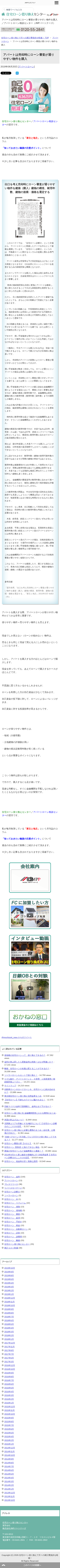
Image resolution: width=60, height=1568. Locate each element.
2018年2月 (9, 1335)
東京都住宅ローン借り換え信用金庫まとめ (22, 1096)
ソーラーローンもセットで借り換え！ (21, 1075)
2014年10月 (9, 1455)
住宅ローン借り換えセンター (17, 1244)
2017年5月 (9, 1358)
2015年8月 (9, 1421)
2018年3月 (9, 1332)
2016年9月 (9, 1373)
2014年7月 (9, 1466)
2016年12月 (9, 1365)
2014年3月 (9, 1481)
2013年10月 (9, 1500)
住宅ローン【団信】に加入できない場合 (21, 1147)
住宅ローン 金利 (12, 1177)
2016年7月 (9, 1380)
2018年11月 (9, 1302)
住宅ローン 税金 (12, 1225)
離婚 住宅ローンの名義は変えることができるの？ (26, 1068)
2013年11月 (9, 1496)
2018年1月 (9, 1339)
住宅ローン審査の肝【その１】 (18, 1143)
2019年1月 (9, 1294)
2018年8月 (9, 1313)
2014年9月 (9, 1459)
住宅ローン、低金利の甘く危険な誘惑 (21, 1161)
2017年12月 (9, 1343)
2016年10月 (9, 1369)
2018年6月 (9, 1320)
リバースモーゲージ (13, 1188)
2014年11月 (9, 1451)
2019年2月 (9, 1290)
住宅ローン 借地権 (13, 1210)
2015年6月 (9, 1429)
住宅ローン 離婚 (12, 1240)
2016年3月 (9, 1395)
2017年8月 (9, 1350)
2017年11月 (9, 1347)
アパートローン (26, 66)
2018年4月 (9, 1328)
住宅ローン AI (11, 1199)
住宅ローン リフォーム (15, 1203)
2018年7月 (9, 1317)
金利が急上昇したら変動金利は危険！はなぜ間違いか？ (28, 1062)
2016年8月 (9, 1376)
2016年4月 (9, 1391)
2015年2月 (9, 1440)
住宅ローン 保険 (12, 1207)
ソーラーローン (11, 1195)
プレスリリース (11, 1184)
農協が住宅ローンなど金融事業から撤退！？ (23, 1151)
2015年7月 (9, 1425)
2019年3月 (9, 1287)
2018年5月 (9, 1324)
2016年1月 (9, 1403)
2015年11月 (9, 1410)
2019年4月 (9, 1283)
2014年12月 (9, 1448)
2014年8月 (9, 1463)
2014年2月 (9, 1485)
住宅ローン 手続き (13, 1222)
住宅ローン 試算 (12, 1233)
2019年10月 (9, 1268)
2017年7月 (9, 1354)
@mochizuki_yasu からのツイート (17, 1037)
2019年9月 (9, 1272)
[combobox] (18, 9)
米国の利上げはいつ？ (14, 1120)
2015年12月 (9, 1406)
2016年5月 (9, 1388)
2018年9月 (9, 1309)
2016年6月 (9, 1384)
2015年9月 (9, 1418)
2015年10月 (9, 1414)
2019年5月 (9, 1279)
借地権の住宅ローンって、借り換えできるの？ (24, 1055)
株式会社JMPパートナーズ (14, 1528)
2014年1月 (9, 1489)
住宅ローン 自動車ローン (16, 1229)
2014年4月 (9, 1478)
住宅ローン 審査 (12, 1214)
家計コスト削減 (11, 1248)
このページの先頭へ (32, 1565)
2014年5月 (9, 1474)
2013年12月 (9, 1493)
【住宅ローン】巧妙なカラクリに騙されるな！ (24, 1100)
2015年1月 (9, 1444)
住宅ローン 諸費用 (13, 1237)
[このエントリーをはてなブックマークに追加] (17, 73)
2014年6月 (9, 1470)
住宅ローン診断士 (12, 1192)
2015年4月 (9, 1436)
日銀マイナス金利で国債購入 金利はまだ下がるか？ (27, 1106)
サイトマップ (10, 1085)
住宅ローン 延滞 (12, 1218)
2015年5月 (9, 1433)
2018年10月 (9, 1305)
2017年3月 (9, 1362)
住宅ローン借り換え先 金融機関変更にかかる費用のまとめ (30, 1113)
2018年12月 (9, 1298)
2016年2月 (9, 1399)
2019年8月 (9, 1275)
